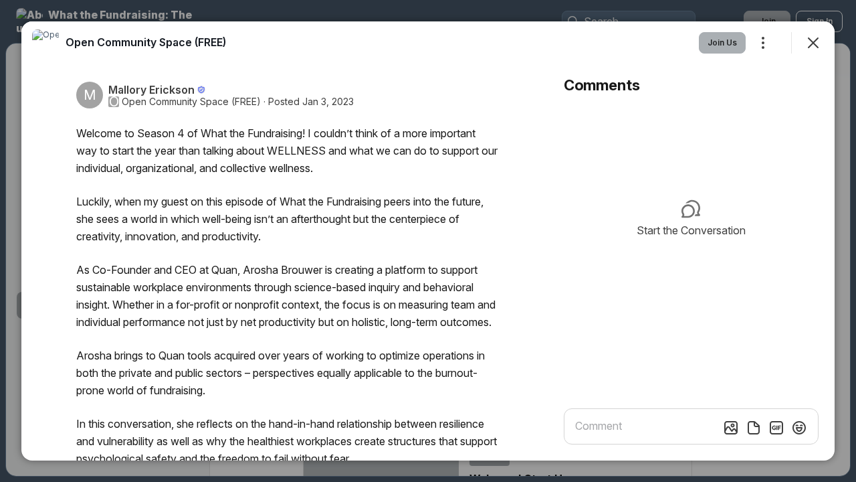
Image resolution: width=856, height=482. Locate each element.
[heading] (146, 42)
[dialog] (428, 241)
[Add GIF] (776, 427)
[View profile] (45, 42)
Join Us (722, 42)
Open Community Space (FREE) (191, 101)
